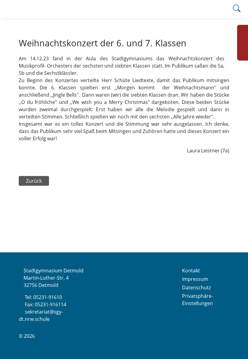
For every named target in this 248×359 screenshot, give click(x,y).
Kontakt (191, 270)
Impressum (195, 279)
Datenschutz (196, 287)
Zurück (34, 181)
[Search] (236, 9)
